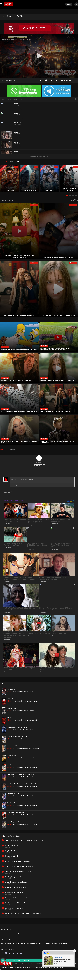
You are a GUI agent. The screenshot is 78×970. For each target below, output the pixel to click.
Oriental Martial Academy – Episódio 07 (18, 861)
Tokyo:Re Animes (5, 943)
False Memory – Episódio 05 (14, 908)
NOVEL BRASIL (63, 943)
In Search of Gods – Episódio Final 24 (17, 882)
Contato (61, 967)
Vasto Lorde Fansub (18, 943)
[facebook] (2, 953)
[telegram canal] (13, 953)
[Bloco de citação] (27, 485)
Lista (46, 80)
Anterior (40, 80)
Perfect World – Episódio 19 (14, 892)
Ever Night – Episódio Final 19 (14, 877)
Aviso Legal (38, 967)
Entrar (69, 4)
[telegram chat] (17, 953)
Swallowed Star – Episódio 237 (15, 903)
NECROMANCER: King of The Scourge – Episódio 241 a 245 (24, 913)
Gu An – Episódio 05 (11, 845)
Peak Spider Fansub (44, 943)
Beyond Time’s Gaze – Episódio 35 (16, 898)
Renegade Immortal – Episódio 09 (16, 887)
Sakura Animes (32, 943)
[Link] (30, 485)
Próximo (51, 80)
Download (66, 80)
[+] (33, 485)
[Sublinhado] (17, 485)
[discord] (6, 953)
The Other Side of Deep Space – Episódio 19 (19, 872)
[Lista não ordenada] (24, 485)
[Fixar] (19, 485)
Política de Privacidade (50, 967)
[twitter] (9, 953)
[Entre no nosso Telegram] (56, 91)
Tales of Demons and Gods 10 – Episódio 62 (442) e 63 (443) (24, 840)
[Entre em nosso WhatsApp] (24, 91)
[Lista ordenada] (22, 485)
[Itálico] (14, 485)
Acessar (71, 473)
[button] (66, 195)
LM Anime (54, 943)
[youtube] (21, 953)
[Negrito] (11, 485)
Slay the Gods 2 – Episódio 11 (14, 856)
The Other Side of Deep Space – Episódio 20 (19, 866)
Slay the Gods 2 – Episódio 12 (14, 851)
